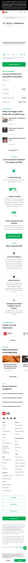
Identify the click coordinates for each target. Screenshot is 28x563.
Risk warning (18, 469)
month (12, 54)
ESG (16, 450)
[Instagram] (14, 418)
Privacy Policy (8, 557)
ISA (3, 465)
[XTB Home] (4, 12)
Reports (17, 444)
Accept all (20, 560)
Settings (8, 560)
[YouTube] (3, 418)
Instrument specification (5, 447)
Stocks (4, 425)
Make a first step (14, 236)
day (4, 54)
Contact (17, 434)
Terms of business (20, 463)
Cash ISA (4, 468)
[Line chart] (21, 54)
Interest (4, 462)
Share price (18, 447)
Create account (14, 518)
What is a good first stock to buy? (11, 406)
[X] (11, 418)
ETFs (3, 428)
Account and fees (7, 443)
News (16, 441)
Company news (19, 475)
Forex (3, 437)
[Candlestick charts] (24, 54)
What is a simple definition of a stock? (12, 393)
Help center (5, 487)
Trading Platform (19, 431)
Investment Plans (7, 459)
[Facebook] (7, 418)
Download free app (14, 64)
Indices (4, 434)
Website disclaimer (20, 466)
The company (18, 425)
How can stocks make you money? (12, 397)
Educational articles (7, 475)
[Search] (21, 12)
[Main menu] (25, 12)
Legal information (20, 460)
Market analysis (6, 478)
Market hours (5, 102)
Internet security (19, 472)
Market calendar (6, 484)
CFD (3, 440)
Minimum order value (8, 97)
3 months (18, 54)
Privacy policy (18, 457)
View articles (13, 376)
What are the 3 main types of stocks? (12, 402)
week (8, 54)
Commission (5, 89)
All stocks (13, 340)
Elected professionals (6, 452)
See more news (13, 150)
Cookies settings (19, 547)
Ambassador (18, 428)
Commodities (6, 431)
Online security (6, 490)
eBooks (4, 481)
